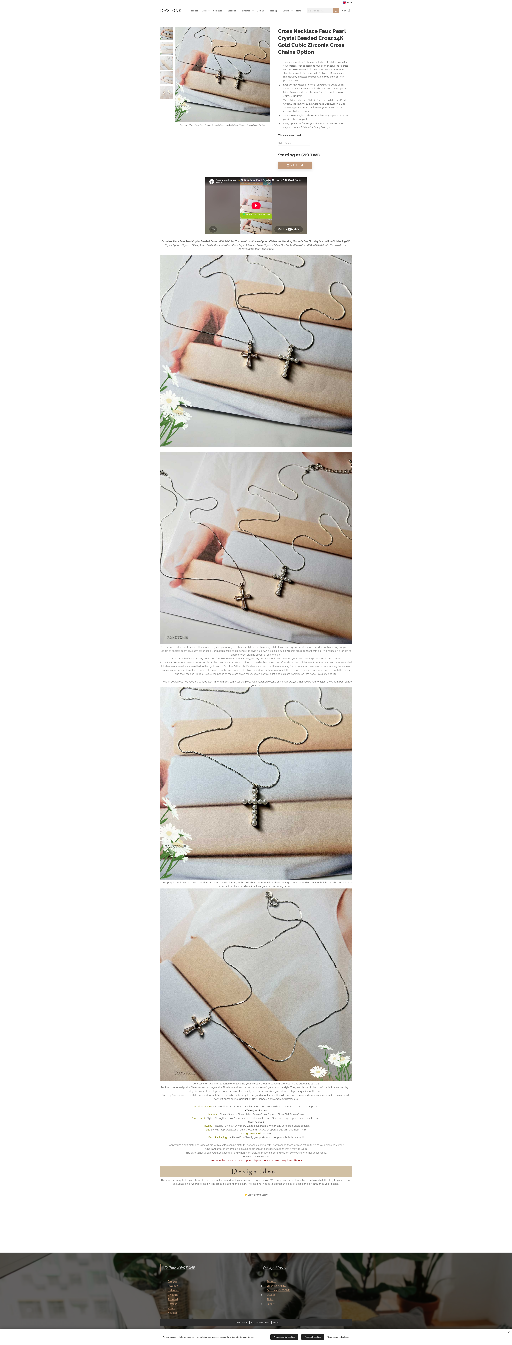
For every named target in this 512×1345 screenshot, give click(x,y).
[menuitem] (194, 10)
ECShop (271, 1294)
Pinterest (173, 1299)
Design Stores (274, 1268)
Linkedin (173, 1294)
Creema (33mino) (276, 1285)
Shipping (259, 1322)
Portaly (271, 1303)
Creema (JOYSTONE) (278, 1290)
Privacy (267, 1322)
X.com (171, 1308)
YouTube (173, 1312)
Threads (172, 1303)
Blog (252, 1322)
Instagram (173, 1290)
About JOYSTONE (241, 1322)
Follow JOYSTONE (179, 1268)
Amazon (271, 1281)
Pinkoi (270, 1299)
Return (275, 1322)
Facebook (173, 1285)
